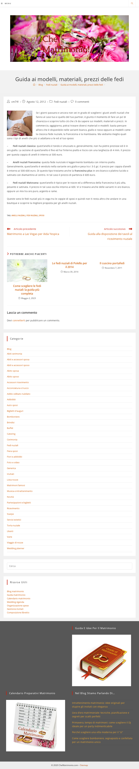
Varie (9, 536)
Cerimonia (12, 439)
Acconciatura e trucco (18, 388)
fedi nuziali (32, 215)
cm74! (15, 101)
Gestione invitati (15, 608)
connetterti (19, 320)
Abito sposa (13, 370)
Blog (9, 348)
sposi (41, 215)
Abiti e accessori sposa (18, 359)
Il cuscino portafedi (112, 263)
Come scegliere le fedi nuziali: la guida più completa (27, 289)
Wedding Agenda (15, 602)
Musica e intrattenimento (20, 491)
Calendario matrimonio (18, 598)
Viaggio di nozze (15, 542)
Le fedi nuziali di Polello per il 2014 (69, 265)
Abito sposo (13, 376)
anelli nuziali (18, 215)
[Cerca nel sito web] (132, 3)
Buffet (10, 428)
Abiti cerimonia (14, 353)
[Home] (34, 84)
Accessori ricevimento (18, 382)
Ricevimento (13, 508)
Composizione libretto (18, 612)
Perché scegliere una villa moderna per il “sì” (97, 732)
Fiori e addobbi (14, 456)
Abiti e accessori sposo (18, 365)
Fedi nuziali (60, 101)
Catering (11, 433)
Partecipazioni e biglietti (19, 502)
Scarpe (10, 513)
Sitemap (84, 765)
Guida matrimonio (16, 594)
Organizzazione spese (18, 605)
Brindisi (10, 422)
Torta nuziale (13, 525)
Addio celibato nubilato (18, 393)
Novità (10, 496)
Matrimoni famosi (16, 485)
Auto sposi (12, 405)
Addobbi (11, 399)
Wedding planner (15, 548)
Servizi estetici (14, 519)
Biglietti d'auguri (15, 410)
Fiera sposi (12, 451)
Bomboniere (13, 416)
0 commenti (82, 101)
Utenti (10, 531)
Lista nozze (12, 479)
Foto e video (13, 462)
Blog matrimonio (15, 591)
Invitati (10, 473)
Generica (11, 468)
